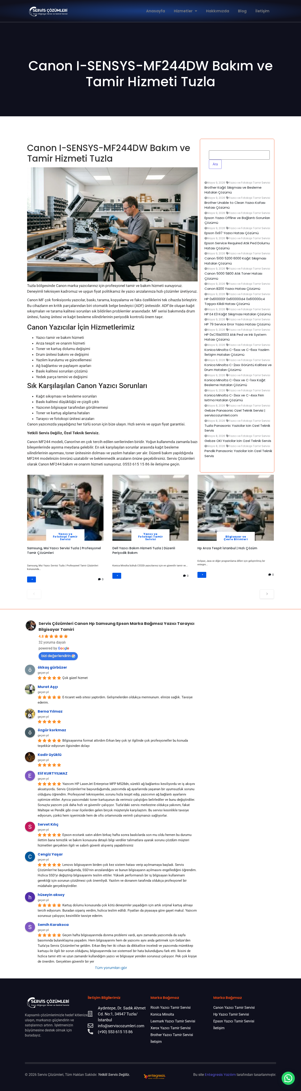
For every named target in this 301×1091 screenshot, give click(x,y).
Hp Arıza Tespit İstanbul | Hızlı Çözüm (227, 548)
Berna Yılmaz (50, 711)
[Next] (267, 593)
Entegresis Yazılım (220, 1074)
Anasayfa (155, 11)
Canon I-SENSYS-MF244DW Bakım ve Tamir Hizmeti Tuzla (150, 74)
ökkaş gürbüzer (52, 667)
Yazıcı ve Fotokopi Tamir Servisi (65, 536)
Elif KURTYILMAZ (52, 773)
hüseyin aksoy (51, 894)
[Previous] (34, 593)
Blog (242, 11)
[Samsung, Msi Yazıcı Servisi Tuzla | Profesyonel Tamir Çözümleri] (65, 508)
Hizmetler (183, 11)
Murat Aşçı (48, 686)
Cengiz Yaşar (50, 854)
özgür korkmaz (52, 729)
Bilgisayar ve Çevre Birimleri (236, 538)
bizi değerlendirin (56, 655)
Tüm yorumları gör (111, 967)
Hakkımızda (217, 11)
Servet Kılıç (48, 824)
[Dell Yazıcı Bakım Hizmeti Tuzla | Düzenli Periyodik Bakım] (150, 508)
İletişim (262, 11)
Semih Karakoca (53, 924)
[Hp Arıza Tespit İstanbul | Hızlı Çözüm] (235, 508)
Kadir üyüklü (49, 754)
